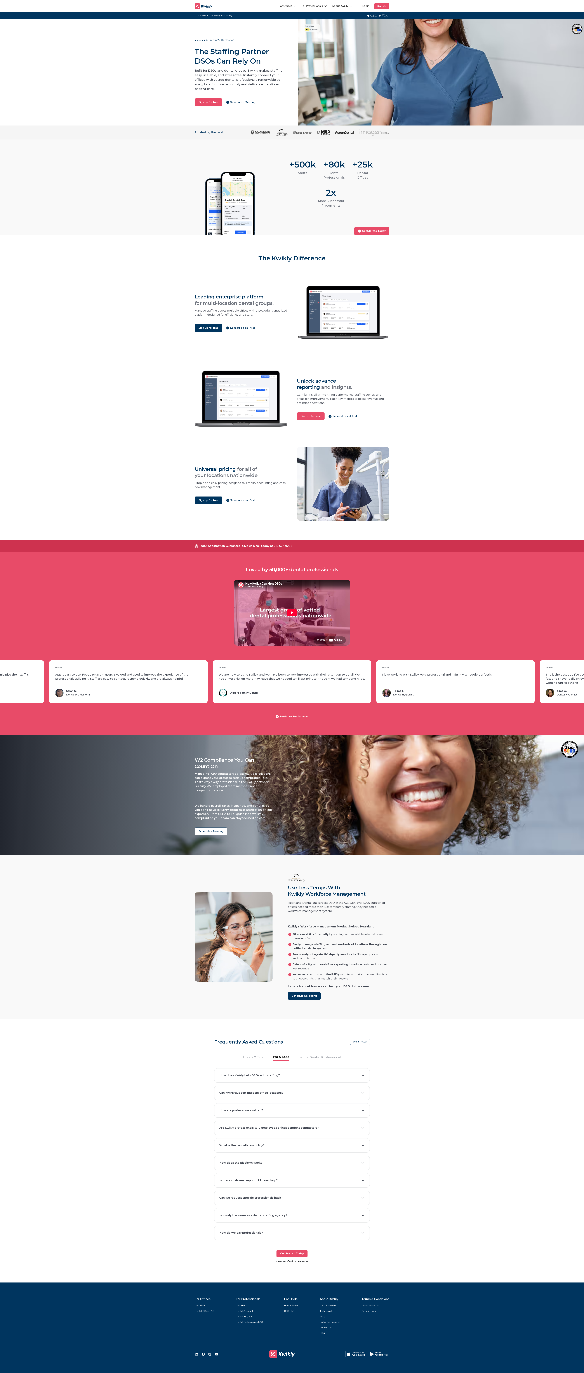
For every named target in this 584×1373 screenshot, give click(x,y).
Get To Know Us (328, 1305)
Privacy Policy (369, 1311)
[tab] (253, 1058)
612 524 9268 (283, 546)
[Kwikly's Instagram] (210, 1354)
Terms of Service (370, 1305)
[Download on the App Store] (372, 15)
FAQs (323, 1316)
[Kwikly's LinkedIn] (196, 1354)
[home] (203, 6)
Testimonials (326, 1311)
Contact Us (326, 1327)
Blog (322, 1333)
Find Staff (200, 1305)
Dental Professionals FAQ (249, 1322)
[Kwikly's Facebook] (203, 1354)
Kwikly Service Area (330, 1322)
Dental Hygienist (245, 1316)
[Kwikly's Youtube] (216, 1354)
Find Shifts (241, 1305)
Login (365, 6)
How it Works (291, 1305)
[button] (287, 6)
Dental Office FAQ (204, 1311)
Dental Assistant (244, 1311)
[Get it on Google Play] (383, 15)
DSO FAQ (289, 1311)
